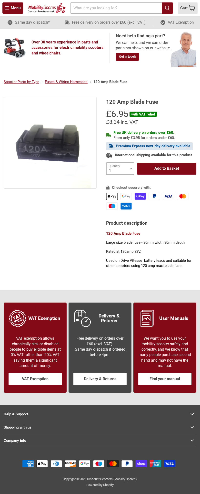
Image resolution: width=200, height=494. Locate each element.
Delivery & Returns (100, 379)
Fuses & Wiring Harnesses (66, 82)
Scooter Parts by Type (21, 82)
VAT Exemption (35, 379)
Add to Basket (166, 168)
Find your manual (165, 379)
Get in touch (127, 56)
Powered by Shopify (100, 485)
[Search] (167, 8)
